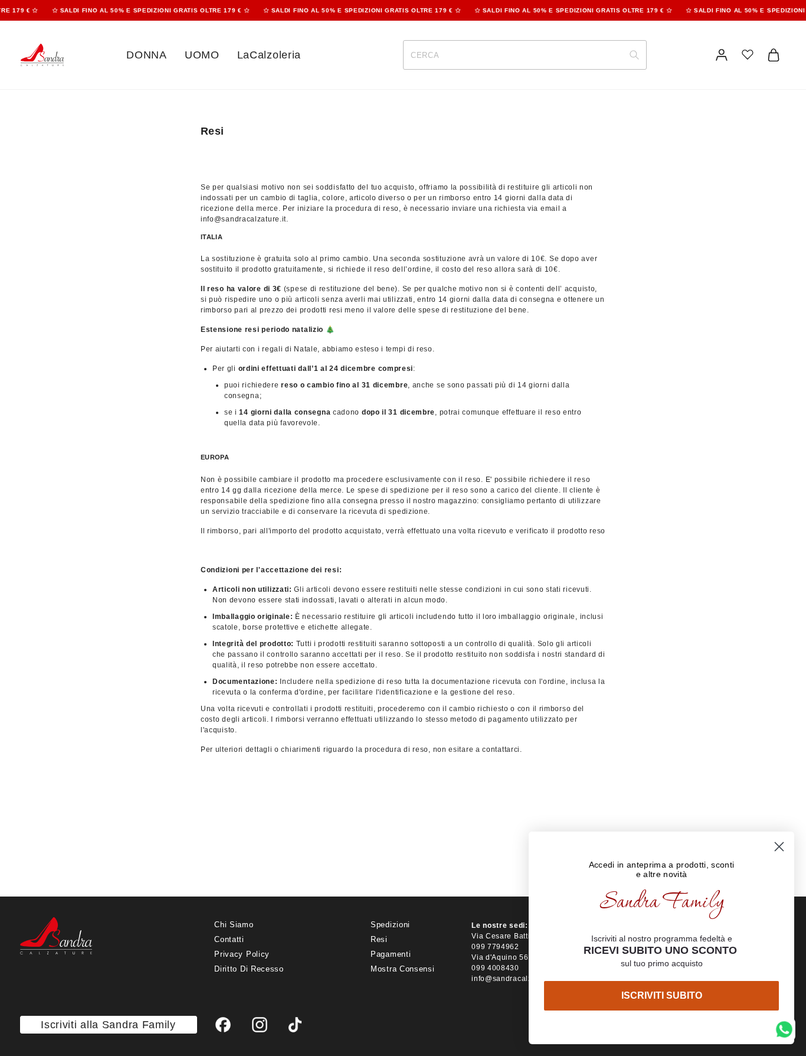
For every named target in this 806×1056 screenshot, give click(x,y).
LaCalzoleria (269, 55)
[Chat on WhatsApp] (784, 1029)
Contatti (229, 939)
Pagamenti (391, 954)
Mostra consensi (403, 968)
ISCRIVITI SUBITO (661, 995)
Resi (379, 939)
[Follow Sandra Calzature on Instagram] (260, 1025)
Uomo (202, 55)
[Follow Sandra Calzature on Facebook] (223, 1025)
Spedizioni (390, 924)
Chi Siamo (233, 924)
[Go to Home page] (42, 55)
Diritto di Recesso (249, 968)
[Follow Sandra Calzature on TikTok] (295, 1025)
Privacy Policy (242, 954)
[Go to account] (721, 55)
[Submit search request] (634, 55)
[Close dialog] (779, 846)
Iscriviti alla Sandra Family (108, 1025)
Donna (146, 55)
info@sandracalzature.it (243, 219)
